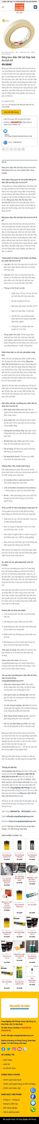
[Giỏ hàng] (35, 7)
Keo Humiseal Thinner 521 (6, 856)
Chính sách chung (10, 1074)
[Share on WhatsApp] (3, 149)
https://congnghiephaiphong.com (22, 821)
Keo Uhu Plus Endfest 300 (19, 983)
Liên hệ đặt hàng (11, 112)
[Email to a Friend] (15, 149)
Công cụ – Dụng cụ (11, 1100)
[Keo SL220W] (32, 895)
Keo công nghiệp (8, 52)
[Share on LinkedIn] (23, 149)
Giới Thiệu (7, 1060)
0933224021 (26, 811)
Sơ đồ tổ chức (9, 1068)
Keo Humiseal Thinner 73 (19, 905)
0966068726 (16, 122)
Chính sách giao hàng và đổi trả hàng (19, 1084)
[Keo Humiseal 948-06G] (19, 845)
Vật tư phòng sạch (11, 1112)
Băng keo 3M (24, 52)
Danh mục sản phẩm (11, 1094)
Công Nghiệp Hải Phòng (19, 788)
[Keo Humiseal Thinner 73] (19, 895)
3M (17, 52)
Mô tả (4, 162)
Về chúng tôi (7, 1055)
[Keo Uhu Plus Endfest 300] (19, 972)
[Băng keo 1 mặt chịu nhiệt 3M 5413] (19, 945)
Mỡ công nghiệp (10, 1108)
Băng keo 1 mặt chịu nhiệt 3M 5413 (19, 956)
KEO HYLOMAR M (19, 933)
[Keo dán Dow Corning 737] (32, 946)
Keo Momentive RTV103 (32, 980)
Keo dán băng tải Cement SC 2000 (19, 878)
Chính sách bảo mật (12, 1088)
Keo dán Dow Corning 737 (32, 957)
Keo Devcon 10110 (32, 933)
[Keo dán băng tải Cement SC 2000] (19, 868)
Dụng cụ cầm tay (10, 1104)
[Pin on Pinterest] (19, 149)
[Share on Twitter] (11, 149)
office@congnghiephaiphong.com (20, 816)
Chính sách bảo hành (12, 1080)
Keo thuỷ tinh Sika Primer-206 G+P (7, 880)
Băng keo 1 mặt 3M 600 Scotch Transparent (7, 905)
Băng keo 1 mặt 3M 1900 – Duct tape (32, 879)
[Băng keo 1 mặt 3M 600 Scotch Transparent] (7, 893)
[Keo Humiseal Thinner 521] (7, 845)
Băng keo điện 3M (25, 104)
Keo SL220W (32, 905)
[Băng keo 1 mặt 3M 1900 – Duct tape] (32, 868)
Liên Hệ (6, 1064)
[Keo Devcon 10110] (32, 922)
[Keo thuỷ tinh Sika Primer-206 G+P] (7, 869)
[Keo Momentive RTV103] (32, 970)
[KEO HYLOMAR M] (19, 922)
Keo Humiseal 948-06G (19, 856)
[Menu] (3, 7)
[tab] (19, 162)
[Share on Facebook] (7, 149)
